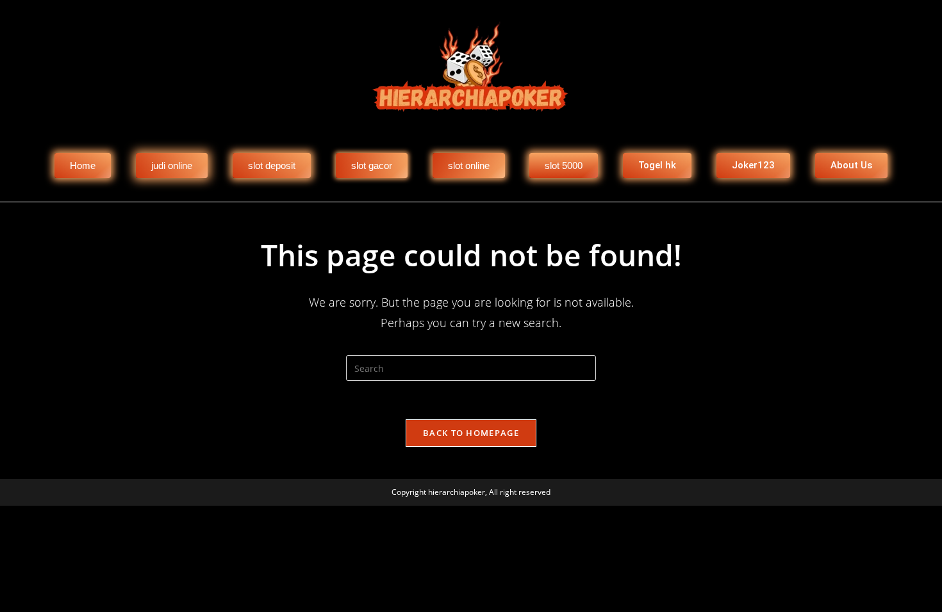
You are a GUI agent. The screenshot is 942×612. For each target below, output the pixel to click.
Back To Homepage (471, 433)
